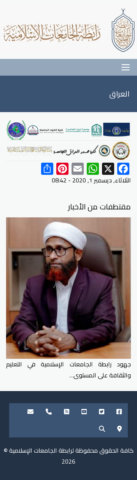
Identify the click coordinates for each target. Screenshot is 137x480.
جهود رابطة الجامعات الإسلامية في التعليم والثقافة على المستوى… (68, 369)
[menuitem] (119, 411)
